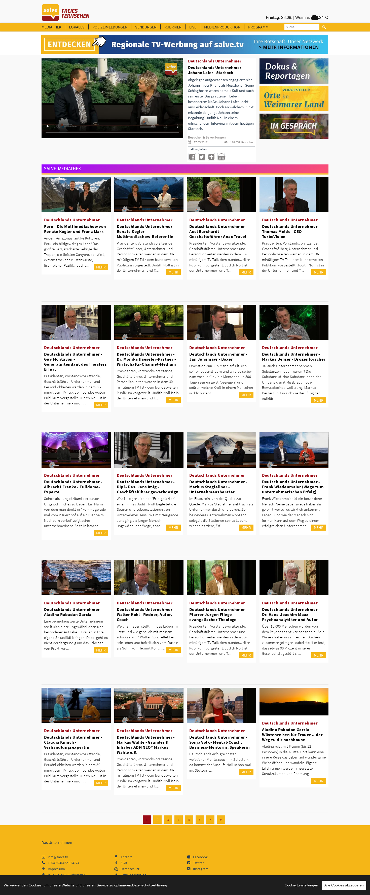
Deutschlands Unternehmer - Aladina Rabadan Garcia (73, 612)
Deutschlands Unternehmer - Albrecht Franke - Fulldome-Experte (73, 487)
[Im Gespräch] (294, 126)
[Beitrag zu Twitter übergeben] (201, 156)
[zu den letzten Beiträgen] (221, 819)
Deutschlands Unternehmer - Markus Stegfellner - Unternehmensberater (218, 487)
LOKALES (77, 26)
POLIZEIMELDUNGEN (109, 26)
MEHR (101, 267)
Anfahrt (126, 857)
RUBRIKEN (172, 26)
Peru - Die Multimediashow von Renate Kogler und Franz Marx (75, 229)
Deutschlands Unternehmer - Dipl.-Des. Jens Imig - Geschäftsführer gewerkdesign (148, 487)
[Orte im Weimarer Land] (294, 98)
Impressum (56, 869)
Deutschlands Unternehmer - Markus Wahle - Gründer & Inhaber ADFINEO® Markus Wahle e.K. (146, 744)
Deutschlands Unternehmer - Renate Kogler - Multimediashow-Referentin (146, 231)
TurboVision (77, 875)
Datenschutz (130, 869)
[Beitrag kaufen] (221, 156)
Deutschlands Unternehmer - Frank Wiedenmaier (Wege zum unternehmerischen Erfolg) (293, 487)
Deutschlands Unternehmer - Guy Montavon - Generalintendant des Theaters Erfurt (75, 361)
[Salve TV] (65, 11)
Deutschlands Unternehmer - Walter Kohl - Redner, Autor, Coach (146, 614)
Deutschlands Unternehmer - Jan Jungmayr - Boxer (218, 356)
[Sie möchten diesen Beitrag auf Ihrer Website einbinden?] (211, 156)
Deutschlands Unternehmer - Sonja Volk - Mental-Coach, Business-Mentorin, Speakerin (219, 742)
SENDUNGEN (146, 26)
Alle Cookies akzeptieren (344, 885)
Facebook (200, 857)
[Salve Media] (184, 44)
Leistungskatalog (133, 875)
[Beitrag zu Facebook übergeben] (192, 156)
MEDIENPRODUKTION (222, 26)
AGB (124, 862)
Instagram (200, 869)
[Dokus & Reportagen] (294, 70)
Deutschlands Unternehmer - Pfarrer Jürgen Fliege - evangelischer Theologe (218, 614)
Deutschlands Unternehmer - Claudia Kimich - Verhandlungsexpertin (73, 742)
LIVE (192, 26)
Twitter (198, 862)
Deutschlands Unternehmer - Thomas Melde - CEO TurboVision (291, 231)
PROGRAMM (258, 26)
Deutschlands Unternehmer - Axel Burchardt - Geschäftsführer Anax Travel (218, 231)
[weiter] (210, 819)
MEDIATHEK (51, 26)
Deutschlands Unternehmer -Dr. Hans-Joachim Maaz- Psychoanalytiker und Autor (291, 614)
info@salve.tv (58, 857)
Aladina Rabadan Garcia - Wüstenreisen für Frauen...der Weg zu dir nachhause (292, 734)
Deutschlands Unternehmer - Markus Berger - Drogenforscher (294, 356)
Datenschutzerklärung (149, 885)
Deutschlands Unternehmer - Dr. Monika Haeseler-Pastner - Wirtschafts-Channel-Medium (146, 359)
